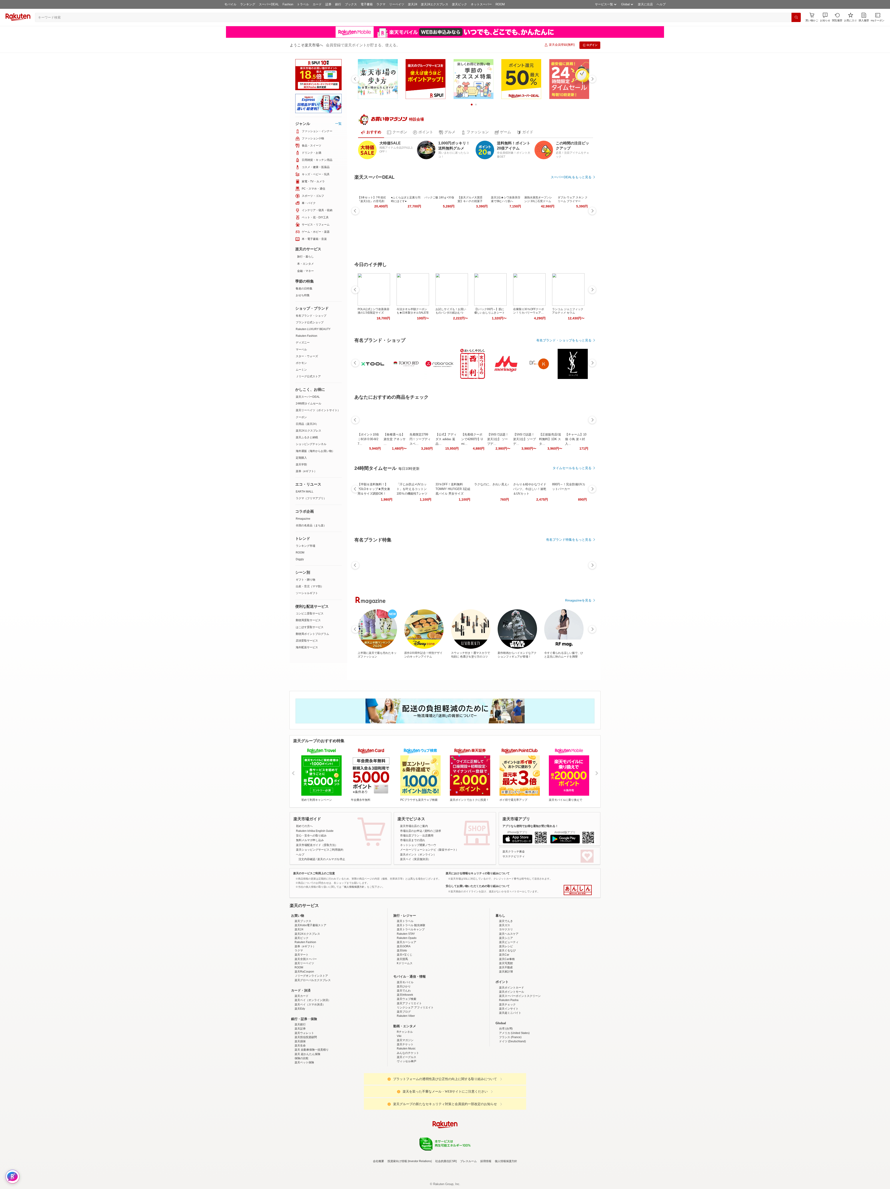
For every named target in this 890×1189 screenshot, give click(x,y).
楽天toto (402, 991)
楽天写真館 (506, 1003)
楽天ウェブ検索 (406, 1039)
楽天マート (301, 995)
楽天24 (412, 4)
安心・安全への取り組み (311, 835)
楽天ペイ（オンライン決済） (313, 1040)
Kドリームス (405, 1003)
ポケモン (301, 363)
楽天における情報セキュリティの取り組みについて (478, 873)
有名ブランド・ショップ (311, 315)
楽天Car (504, 995)
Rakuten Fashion (306, 335)
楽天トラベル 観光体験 (411, 965)
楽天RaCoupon (304, 1012)
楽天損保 (300, 1082)
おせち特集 (303, 295)
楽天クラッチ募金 (513, 851)
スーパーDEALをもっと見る (571, 177)
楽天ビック (459, 4)
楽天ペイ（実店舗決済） (415, 859)
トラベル (303, 4)
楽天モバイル (405, 1022)
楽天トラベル (405, 961)
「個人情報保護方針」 (354, 886)
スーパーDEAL (269, 4)
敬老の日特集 (304, 288)
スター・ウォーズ (307, 356)
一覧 (338, 123)
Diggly (300, 559)
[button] (825, 17)
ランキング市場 (305, 545)
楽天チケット (405, 1085)
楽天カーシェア (406, 982)
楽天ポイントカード (511, 1028)
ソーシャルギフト (307, 593)
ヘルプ (661, 4)
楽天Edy (300, 1049)
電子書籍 (367, 4)
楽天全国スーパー (306, 999)
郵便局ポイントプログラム (312, 634)
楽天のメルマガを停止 (331, 859)
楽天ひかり (404, 1027)
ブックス (351, 4)
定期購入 (301, 457)
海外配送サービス (307, 647)
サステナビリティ (513, 856)
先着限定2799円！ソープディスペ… (420, 439)
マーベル (301, 349)
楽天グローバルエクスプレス (313, 1020)
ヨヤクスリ (506, 970)
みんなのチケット (408, 1093)
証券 (328, 4)
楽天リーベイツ (304, 1003)
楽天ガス (504, 965)
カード (317, 4)
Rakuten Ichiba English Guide (315, 831)
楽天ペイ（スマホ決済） (310, 1045)
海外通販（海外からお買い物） (315, 451)
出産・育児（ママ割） (310, 586)
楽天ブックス (303, 961)
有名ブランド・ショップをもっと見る (563, 340)
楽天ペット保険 (304, 1103)
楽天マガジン (405, 1080)
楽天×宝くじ (404, 995)
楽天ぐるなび (507, 991)
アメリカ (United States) (514, 1073)
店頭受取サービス (307, 640)
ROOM (500, 4)
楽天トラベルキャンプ (411, 970)
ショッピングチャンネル (311, 444)
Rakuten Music (406, 1089)
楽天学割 (301, 464)
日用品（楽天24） (307, 424)
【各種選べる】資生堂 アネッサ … (395, 439)
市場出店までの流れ (412, 840)
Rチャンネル (405, 1072)
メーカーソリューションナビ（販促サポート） (429, 849)
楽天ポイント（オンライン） (418, 854)
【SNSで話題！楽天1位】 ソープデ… (498, 439)
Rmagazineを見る (578, 600)
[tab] (371, 132)
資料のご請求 (432, 831)
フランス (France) (510, 1077)
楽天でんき (506, 961)
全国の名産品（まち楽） (311, 525)
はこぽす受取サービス (310, 627)
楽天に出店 (645, 4)
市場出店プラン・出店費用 (416, 835)
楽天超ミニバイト (510, 1053)
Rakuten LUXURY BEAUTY (313, 329)
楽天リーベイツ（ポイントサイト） (318, 410)
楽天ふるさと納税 (307, 437)
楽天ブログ (404, 1052)
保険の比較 (301, 1098)
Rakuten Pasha (508, 1040)
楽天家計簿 (506, 1012)
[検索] (796, 17)
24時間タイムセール (308, 403)
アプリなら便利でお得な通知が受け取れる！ (530, 826)
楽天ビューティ (508, 982)
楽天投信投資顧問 (306, 1077)
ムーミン (301, 369)
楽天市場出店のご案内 (414, 826)
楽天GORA (403, 987)
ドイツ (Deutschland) (512, 1082)
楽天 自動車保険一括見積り (312, 1090)
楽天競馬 (402, 999)
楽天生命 (300, 1086)
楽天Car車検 (507, 999)
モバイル (230, 4)
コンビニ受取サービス (310, 613)
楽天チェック (507, 1045)
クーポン (301, 417)
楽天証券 (300, 1069)
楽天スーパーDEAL (308, 396)
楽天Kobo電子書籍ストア (310, 965)
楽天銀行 (300, 1065)
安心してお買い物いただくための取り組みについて (478, 886)
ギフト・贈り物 (305, 579)
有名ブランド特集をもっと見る (568, 539)
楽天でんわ (404, 1031)
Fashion (288, 4)
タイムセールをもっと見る (572, 468)
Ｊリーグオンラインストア (311, 1016)
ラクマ (380, 4)
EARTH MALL (304, 491)
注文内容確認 (307, 859)
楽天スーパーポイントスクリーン (520, 1036)
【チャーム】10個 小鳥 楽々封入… (575, 439)
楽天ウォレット (304, 1073)
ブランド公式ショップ (310, 322)
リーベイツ (396, 4)
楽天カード (301, 1036)
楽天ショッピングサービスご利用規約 (319, 849)
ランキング (247, 4)
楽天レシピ (506, 987)
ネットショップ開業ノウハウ (418, 845)
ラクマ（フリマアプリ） (311, 498)
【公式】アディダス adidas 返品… (446, 439)
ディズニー (303, 342)
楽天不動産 (506, 1008)
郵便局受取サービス (308, 620)
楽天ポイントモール (511, 1032)
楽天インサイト (508, 1049)
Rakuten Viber (406, 1056)
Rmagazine (303, 518)
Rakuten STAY (406, 974)
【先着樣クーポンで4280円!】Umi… (472, 439)
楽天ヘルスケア (508, 974)
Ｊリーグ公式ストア (308, 376)
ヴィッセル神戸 (406, 1101)
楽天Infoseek (405, 1035)
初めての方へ (304, 826)
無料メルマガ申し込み (310, 840)
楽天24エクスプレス (434, 4)
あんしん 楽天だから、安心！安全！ (578, 890)
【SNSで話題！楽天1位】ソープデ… (524, 439)
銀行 (338, 4)
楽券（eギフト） (306, 471)
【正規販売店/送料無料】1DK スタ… (550, 439)
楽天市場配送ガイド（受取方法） (317, 845)
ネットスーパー (481, 4)
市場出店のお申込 (411, 831)
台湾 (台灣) (506, 1069)
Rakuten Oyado (406, 978)
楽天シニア (506, 978)
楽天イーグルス (406, 1097)
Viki (399, 1076)
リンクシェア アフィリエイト (415, 1048)
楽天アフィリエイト (409, 1044)
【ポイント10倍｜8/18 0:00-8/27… (368, 439)
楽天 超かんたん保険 (307, 1094)
